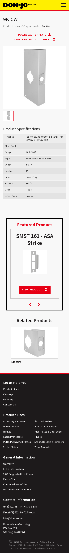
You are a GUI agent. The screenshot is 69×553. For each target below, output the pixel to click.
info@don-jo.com (13, 518)
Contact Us (9, 404)
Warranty (8, 463)
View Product (32, 289)
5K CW (16, 362)
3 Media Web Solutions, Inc (10, 541)
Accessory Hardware (14, 421)
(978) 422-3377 (11, 506)
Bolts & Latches (43, 421)
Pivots (38, 436)
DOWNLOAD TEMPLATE (32, 34)
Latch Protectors (13, 436)
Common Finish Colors (16, 484)
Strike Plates (10, 447)
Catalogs (8, 394)
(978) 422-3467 (16, 512)
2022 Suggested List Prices (18, 474)
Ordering (8, 399)
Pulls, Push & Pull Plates (17, 441)
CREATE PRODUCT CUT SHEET (32, 39)
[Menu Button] (63, 6)
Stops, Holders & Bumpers (49, 441)
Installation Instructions (17, 489)
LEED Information (13, 468)
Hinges (7, 431)
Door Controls (11, 426)
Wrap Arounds (30, 26)
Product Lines (11, 26)
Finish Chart (10, 479)
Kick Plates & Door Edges (48, 431)
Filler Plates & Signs (45, 426)
